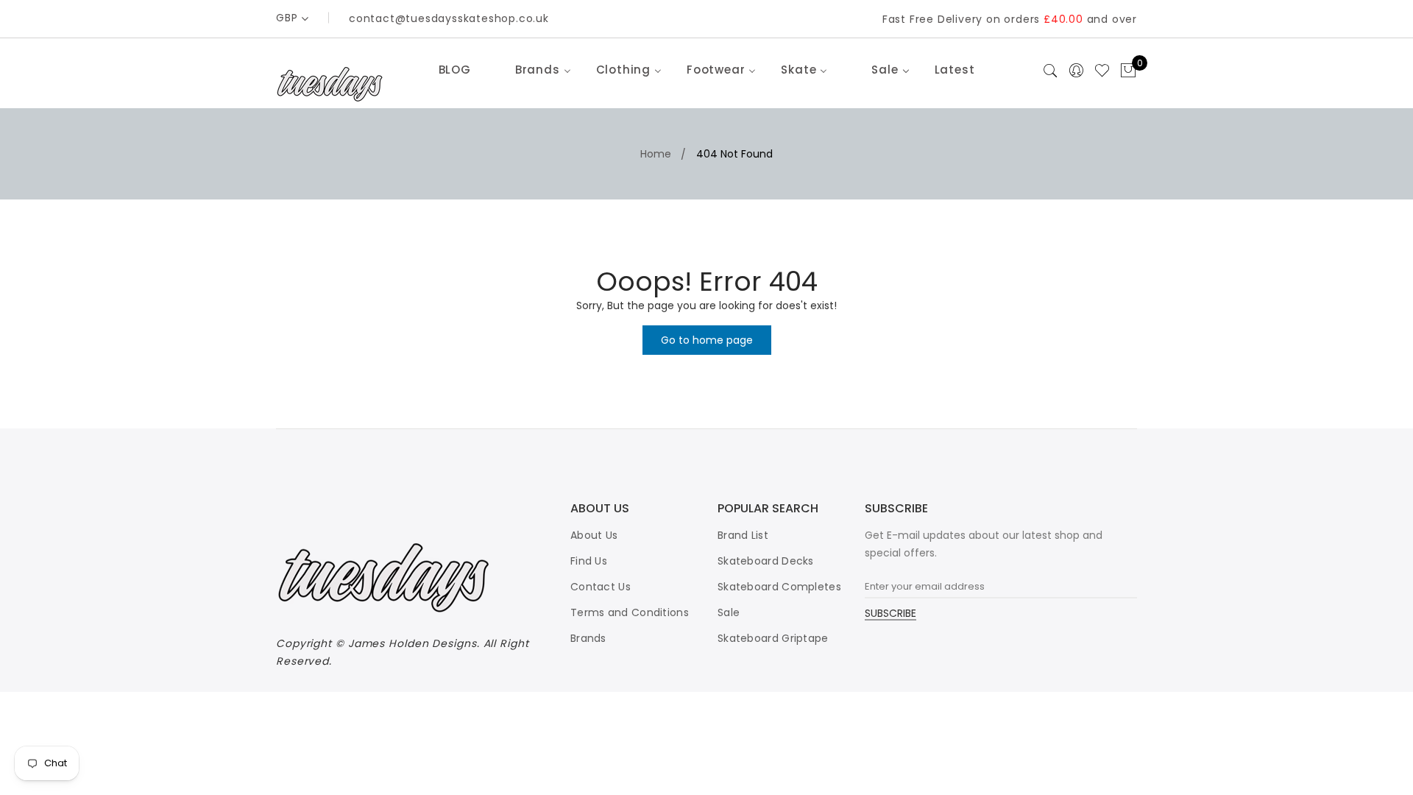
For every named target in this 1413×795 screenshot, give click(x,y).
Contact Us (600, 586)
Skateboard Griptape (773, 638)
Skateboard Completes (779, 586)
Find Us (588, 561)
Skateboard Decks (766, 561)
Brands (588, 638)
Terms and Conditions (629, 612)
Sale (729, 612)
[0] (1128, 71)
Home (655, 153)
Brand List (743, 535)
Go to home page (707, 340)
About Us (593, 535)
